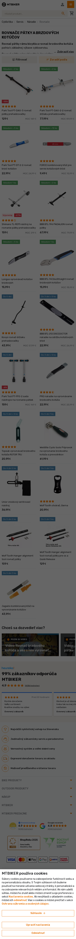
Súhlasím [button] (38, 913)
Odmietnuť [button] (38, 933)
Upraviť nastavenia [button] (38, 924)
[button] (20, 900)
